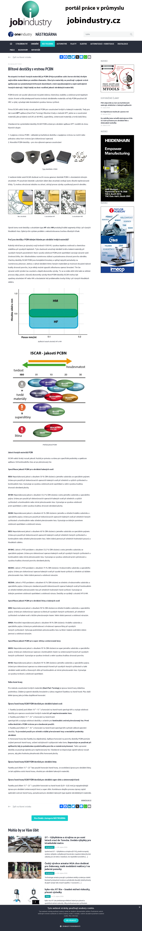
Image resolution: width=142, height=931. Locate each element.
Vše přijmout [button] (71, 920)
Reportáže (35, 50)
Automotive (62, 43)
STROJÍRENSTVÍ (21, 43)
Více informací (73, 916)
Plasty (73, 43)
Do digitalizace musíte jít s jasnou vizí (115, 112)
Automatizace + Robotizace (102, 43)
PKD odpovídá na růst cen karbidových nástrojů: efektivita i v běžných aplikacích (116, 104)
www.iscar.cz (86, 800)
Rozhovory (23, 50)
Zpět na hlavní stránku (22, 57)
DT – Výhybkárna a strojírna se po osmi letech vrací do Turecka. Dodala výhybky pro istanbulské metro (68, 840)
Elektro (83, 43)
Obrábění (34, 43)
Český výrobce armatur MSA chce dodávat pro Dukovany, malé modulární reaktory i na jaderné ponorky (67, 866)
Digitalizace (123, 43)
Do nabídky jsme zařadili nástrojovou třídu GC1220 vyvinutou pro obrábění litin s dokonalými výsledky (116, 120)
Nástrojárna (47, 43)
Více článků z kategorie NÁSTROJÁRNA (49, 818)
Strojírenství (49, 847)
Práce (12, 50)
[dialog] (71, 918)
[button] (71, 926)
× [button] (139, 907)
